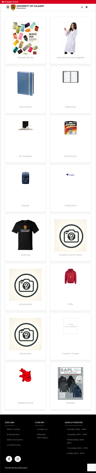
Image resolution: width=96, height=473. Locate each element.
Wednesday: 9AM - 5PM (76, 441)
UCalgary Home (11, 2)
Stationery (70, 106)
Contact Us (42, 429)
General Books (25, 57)
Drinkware (25, 353)
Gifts (70, 304)
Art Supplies (25, 156)
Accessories (25, 304)
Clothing (25, 254)
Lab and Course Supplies (70, 57)
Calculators (25, 106)
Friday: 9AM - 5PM (75, 453)
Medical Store (25, 402)
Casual (25, 205)
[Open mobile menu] (8, 7)
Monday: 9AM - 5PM (76, 429)
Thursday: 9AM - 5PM (77, 448)
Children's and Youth (70, 254)
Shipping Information (42, 436)
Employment (13, 434)
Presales (70, 402)
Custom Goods (70, 353)
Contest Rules (14, 445)
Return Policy (13, 429)
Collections (70, 205)
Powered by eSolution (16, 468)
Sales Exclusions (15, 439)
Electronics (70, 156)
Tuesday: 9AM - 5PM (77, 434)
